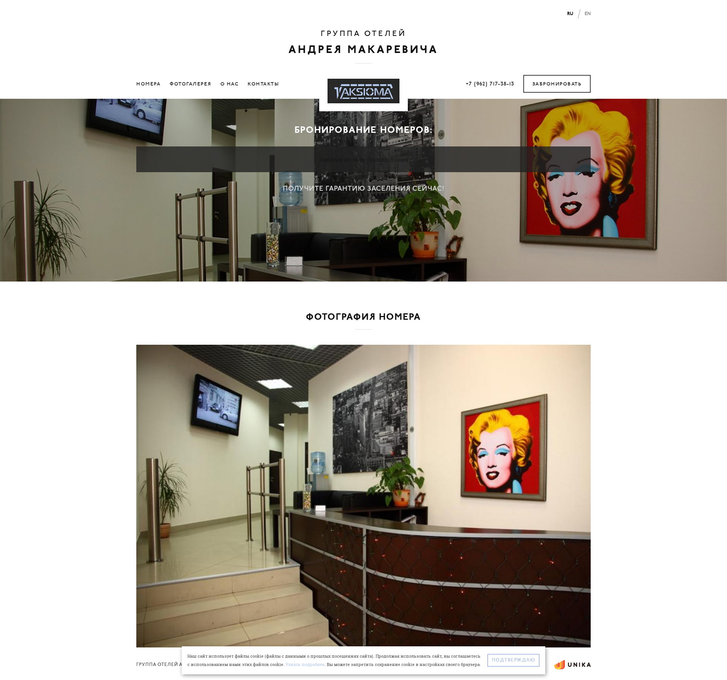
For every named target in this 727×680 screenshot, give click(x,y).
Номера (148, 84)
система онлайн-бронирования (363, 159)
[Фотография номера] (363, 495)
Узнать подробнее (304, 664)
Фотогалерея (190, 84)
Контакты (263, 84)
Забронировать (557, 84)
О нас (229, 84)
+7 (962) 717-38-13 (490, 84)
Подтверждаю (513, 660)
